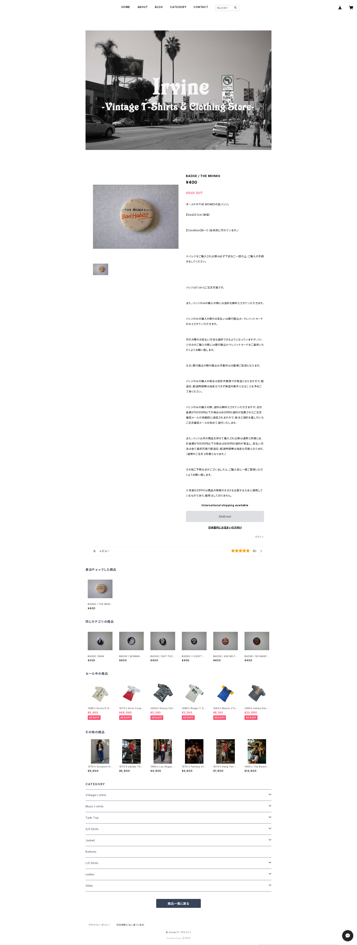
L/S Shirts (92, 863)
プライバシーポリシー (99, 924)
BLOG (159, 7)
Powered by (174, 938)
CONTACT (201, 7)
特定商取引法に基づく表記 (130, 924)
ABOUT (142, 7)
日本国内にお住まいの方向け (225, 527)
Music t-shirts (95, 806)
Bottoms (91, 851)
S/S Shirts (92, 829)
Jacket (90, 840)
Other (89, 885)
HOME (125, 7)
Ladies (90, 874)
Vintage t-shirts (96, 795)
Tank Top (92, 817)
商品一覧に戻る (178, 903)
